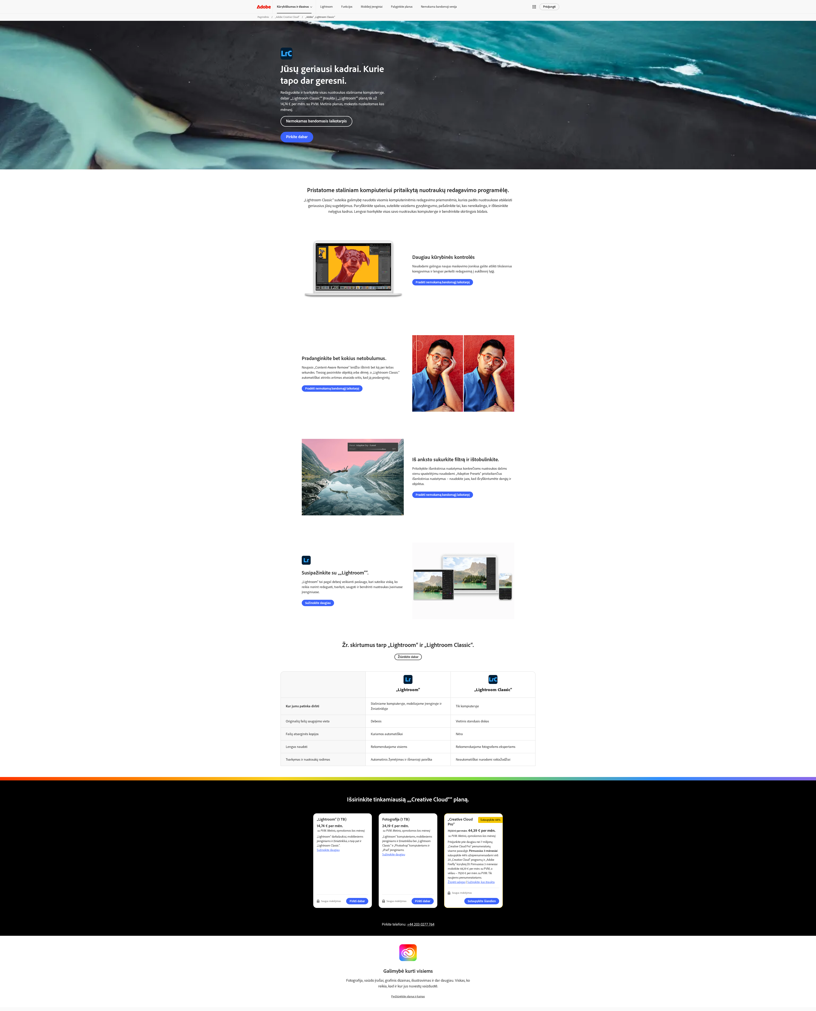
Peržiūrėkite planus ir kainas (408, 996)
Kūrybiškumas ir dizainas (293, 7)
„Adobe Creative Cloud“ (287, 17)
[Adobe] (263, 6)
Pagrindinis (263, 17)
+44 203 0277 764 (420, 924)
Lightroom (326, 7)
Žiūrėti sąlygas (456, 882)
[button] (534, 6)
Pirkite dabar (297, 136)
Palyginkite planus (401, 7)
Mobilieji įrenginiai (371, 7)
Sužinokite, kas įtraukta (481, 882)
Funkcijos (346, 7)
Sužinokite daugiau (318, 603)
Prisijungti (549, 7)
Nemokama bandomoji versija (439, 7)
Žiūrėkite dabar (408, 657)
